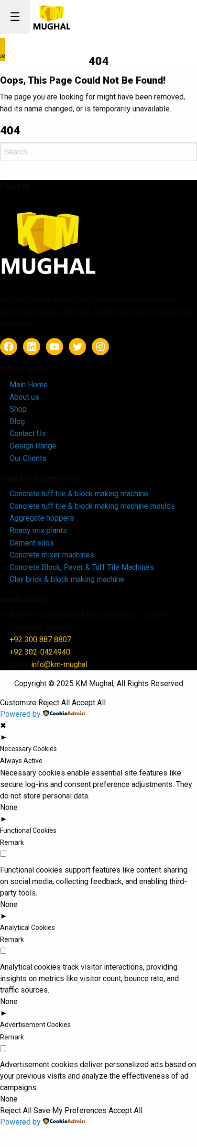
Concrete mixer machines (52, 554)
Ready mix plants (38, 530)
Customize (18, 703)
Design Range (33, 445)
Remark (12, 842)
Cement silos (32, 542)
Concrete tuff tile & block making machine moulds (92, 506)
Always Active (21, 761)
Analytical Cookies (27, 927)
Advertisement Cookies (35, 1024)
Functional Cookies (28, 830)
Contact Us (28, 433)
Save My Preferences (70, 1110)
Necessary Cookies (28, 749)
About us (24, 397)
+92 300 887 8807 (40, 639)
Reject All (54, 703)
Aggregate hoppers (42, 518)
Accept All (89, 703)
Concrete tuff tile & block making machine (79, 493)
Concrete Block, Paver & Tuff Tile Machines (82, 567)
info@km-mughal (59, 664)
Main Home (29, 384)
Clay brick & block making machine (67, 579)
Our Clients (28, 458)
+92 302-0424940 (40, 651)
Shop (18, 409)
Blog (17, 421)
